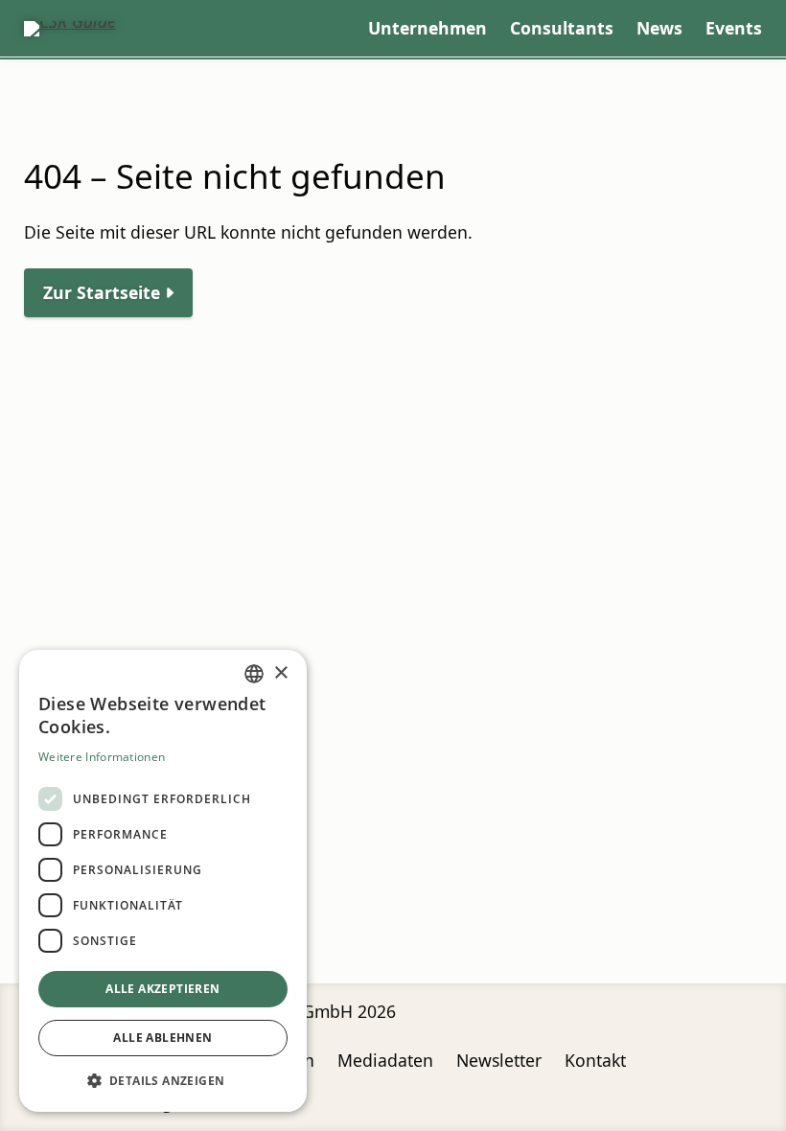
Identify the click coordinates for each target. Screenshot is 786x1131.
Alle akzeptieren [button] (162, 989)
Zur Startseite (101, 292)
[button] (163, 1081)
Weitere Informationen (101, 757)
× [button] (280, 673)
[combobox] (254, 673)
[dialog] (163, 881)
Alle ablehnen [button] (162, 1037)
